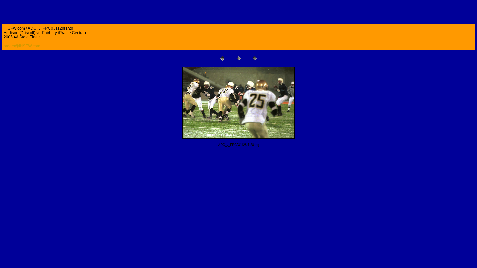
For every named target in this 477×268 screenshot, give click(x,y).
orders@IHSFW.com (22, 46)
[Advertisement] (92, 162)
